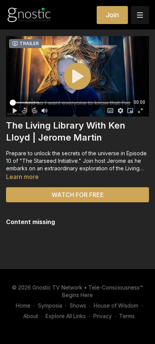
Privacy (102, 316)
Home (23, 305)
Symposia (50, 305)
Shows (78, 305)
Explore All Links (66, 316)
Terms (127, 316)
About (30, 316)
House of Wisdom (116, 305)
